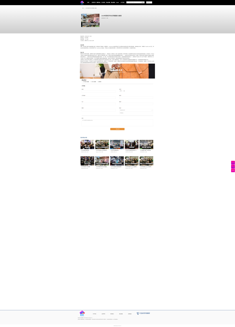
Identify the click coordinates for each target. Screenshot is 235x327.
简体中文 (148, 2)
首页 (83, 8)
